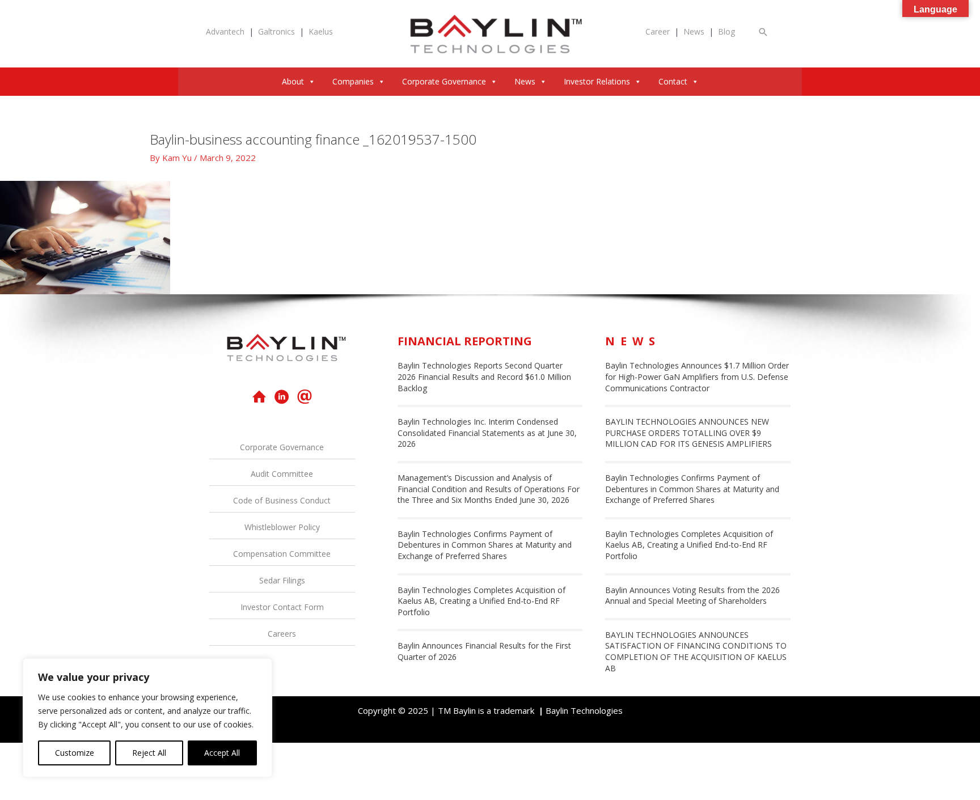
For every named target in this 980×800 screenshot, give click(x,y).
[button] (763, 32)
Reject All (149, 752)
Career (657, 31)
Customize (74, 752)
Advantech (225, 31)
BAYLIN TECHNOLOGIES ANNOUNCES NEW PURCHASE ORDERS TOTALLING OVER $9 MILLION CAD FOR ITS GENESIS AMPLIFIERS (688, 432)
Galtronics (276, 31)
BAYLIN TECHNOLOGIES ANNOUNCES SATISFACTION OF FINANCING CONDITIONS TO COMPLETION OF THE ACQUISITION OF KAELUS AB (696, 651)
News (693, 31)
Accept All (222, 752)
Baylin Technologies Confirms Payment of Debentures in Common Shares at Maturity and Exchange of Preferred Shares (485, 544)
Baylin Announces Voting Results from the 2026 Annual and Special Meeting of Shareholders (692, 596)
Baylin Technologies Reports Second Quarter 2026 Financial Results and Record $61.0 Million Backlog (484, 376)
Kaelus (321, 31)
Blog (726, 31)
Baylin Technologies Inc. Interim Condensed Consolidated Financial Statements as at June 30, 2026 (487, 432)
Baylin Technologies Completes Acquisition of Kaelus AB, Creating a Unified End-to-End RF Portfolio (481, 601)
